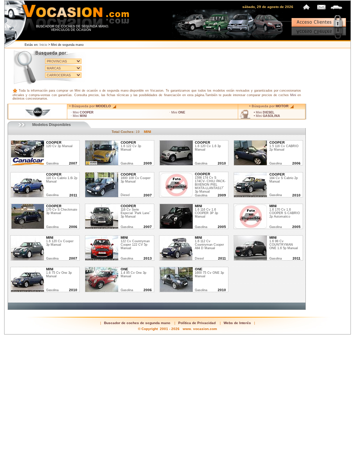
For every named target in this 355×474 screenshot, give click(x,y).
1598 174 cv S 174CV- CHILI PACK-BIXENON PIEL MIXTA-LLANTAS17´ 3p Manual (210, 182)
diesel (125, 195)
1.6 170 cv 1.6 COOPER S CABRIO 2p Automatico (284, 211)
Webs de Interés (237, 323)
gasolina (52, 163)
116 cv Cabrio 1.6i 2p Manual (61, 178)
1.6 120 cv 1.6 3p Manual (208, 146)
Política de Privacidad (197, 323)
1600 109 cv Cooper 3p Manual (135, 178)
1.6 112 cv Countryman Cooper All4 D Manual (209, 243)
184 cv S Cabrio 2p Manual (283, 178)
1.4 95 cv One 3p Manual (133, 273)
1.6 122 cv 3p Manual (131, 146)
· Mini (82, 112)
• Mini (264, 112)
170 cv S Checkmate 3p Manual (61, 209)
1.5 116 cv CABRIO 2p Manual (283, 146)
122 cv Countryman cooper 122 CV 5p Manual (135, 243)
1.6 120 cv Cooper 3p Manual (59, 241)
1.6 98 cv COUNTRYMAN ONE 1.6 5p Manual (283, 243)
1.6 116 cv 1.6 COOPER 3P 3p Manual (206, 211)
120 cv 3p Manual (59, 144)
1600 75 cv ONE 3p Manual (209, 273)
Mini (293, 95)
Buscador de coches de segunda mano (137, 323)
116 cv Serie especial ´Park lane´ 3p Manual (135, 211)
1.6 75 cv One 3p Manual (59, 273)
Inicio (43, 44)
